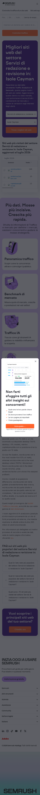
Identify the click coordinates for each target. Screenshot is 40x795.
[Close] (35, 361)
